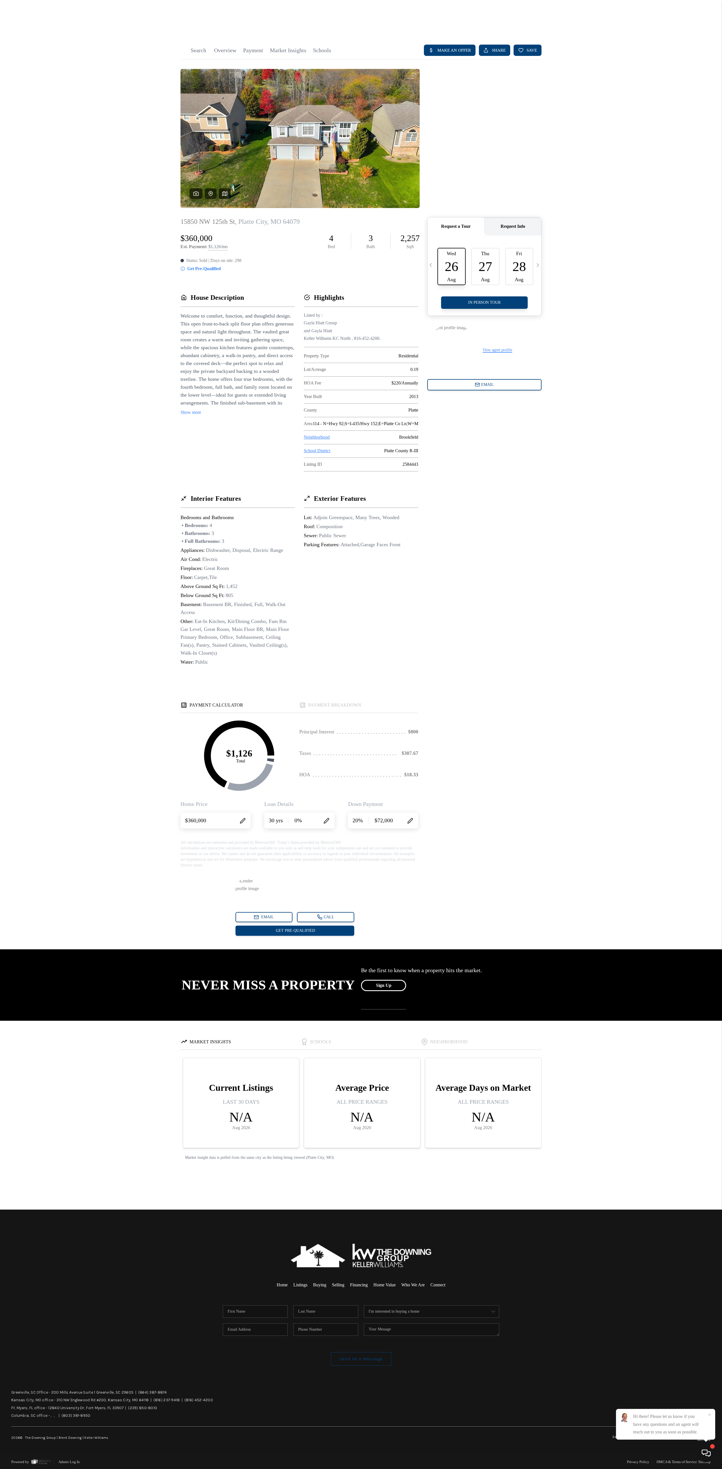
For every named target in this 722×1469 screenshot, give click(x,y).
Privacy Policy (638, 1462)
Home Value (384, 1284)
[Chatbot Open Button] (706, 1453)
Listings (300, 1284)
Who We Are (413, 1284)
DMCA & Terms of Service (677, 1462)
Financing (359, 1284)
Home (282, 1284)
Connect (437, 1284)
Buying (319, 1284)
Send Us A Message (361, 1358)
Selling (338, 1284)
